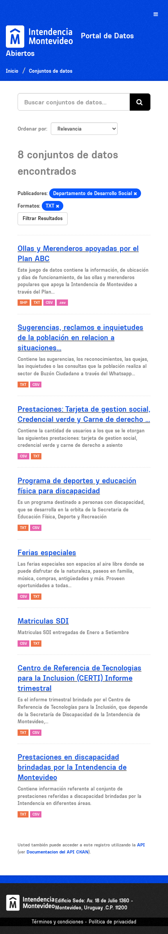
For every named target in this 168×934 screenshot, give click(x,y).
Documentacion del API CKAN (57, 852)
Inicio (12, 71)
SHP (23, 302)
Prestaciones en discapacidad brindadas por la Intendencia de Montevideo (72, 767)
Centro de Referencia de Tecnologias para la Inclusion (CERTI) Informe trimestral (79, 678)
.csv (62, 302)
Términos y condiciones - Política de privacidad (84, 922)
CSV (49, 302)
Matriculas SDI (43, 621)
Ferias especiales (47, 552)
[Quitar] (135, 193)
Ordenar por (32, 128)
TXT (37, 302)
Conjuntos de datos (50, 71)
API (141, 845)
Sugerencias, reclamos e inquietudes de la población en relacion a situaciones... (80, 337)
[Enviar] (140, 102)
